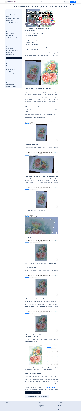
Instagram (61, 406)
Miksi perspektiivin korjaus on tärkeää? (34, 33)
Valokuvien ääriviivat (10, 44)
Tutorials (35, 1)
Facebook (60, 408)
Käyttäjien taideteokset (42, 408)
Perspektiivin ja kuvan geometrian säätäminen (36, 40)
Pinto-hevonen (9, 80)
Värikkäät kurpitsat (9, 79)
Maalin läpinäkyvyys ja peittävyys (12, 26)
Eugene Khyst (9, 402)
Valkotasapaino (9, 56)
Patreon (60, 404)
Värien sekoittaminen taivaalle (11, 39)
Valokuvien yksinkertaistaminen (12, 50)
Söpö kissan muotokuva (10, 75)
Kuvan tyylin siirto (9, 52)
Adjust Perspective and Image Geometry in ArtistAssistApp (38, 28)
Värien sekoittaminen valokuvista (12, 22)
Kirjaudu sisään (9, 12)
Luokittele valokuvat (10, 63)
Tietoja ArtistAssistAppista (32, 49)
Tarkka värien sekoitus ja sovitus (12, 27)
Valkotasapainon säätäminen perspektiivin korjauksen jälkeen (39, 47)
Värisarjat (8, 16)
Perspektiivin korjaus (10, 58)
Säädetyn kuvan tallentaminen (33, 44)
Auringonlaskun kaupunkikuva (11, 67)
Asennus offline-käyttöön (10, 14)
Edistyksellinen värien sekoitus (11, 41)
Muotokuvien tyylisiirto (10, 54)
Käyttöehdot (41, 406)
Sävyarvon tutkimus (9, 46)
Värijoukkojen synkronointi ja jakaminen (13, 18)
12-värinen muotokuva (10, 73)
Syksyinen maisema (9, 77)
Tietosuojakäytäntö (42, 405)
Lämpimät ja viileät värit (10, 35)
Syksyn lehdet (8, 71)
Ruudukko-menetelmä (10, 42)
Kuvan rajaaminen (30, 42)
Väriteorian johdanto (10, 33)
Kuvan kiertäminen (30, 38)
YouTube (60, 405)
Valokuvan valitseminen (31, 35)
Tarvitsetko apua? (44, 1)
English (74, 4)
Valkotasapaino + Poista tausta (11, 61)
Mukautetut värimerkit (10, 20)
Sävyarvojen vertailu (10, 48)
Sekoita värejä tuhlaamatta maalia (12, 29)
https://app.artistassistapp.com (50, 387)
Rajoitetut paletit (9, 31)
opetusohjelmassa (50, 369)
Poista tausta (8, 59)
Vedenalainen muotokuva (10, 84)
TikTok (60, 409)
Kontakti (40, 404)
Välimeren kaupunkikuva (10, 69)
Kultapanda (8, 82)
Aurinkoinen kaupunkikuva (11, 86)
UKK (39, 1)
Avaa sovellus (73, 1)
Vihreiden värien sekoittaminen (11, 37)
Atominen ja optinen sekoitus (11, 24)
